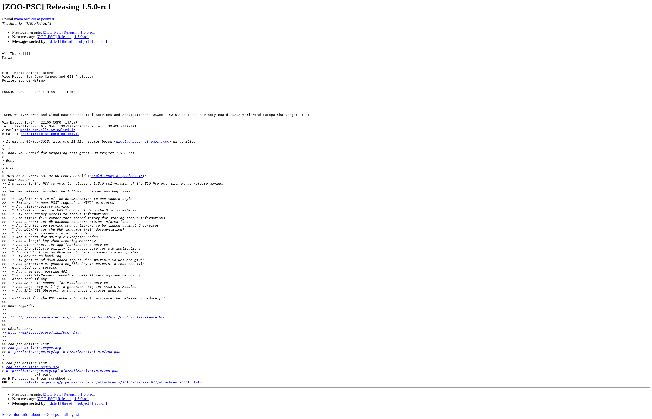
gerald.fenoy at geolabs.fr (116, 176)
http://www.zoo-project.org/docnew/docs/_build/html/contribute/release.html (91, 317)
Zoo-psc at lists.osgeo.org (34, 348)
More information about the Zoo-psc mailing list (40, 414)
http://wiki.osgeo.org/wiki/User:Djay (45, 332)
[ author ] (99, 41)
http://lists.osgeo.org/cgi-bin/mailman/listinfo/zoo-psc (64, 352)
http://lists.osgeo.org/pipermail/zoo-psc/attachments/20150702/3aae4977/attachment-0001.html (107, 382)
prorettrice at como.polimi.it (49, 134)
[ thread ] (67, 41)
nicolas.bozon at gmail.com (142, 141)
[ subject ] (83, 41)
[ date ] (53, 41)
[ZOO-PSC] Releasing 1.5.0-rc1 (69, 32)
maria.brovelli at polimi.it (34, 19)
